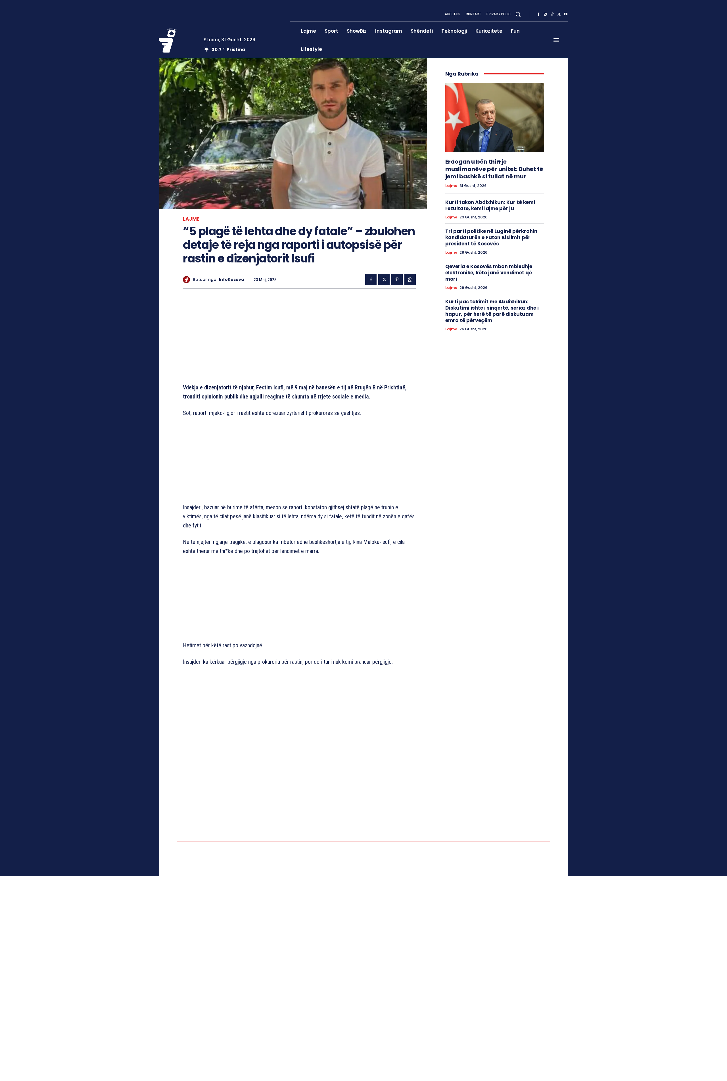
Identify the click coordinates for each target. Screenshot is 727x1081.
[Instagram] (545, 14)
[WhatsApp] (410, 279)
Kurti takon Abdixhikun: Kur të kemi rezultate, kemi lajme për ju (490, 205)
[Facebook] (538, 14)
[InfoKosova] (188, 279)
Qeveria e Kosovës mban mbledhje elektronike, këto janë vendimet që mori (488, 272)
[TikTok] (552, 14)
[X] (558, 14)
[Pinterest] (397, 279)
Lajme (191, 219)
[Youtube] (565, 14)
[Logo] (177, 40)
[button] (518, 14)
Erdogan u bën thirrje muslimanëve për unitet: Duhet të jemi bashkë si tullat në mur (494, 169)
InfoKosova (231, 279)
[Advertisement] (299, 337)
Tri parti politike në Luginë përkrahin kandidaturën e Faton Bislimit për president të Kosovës (491, 237)
